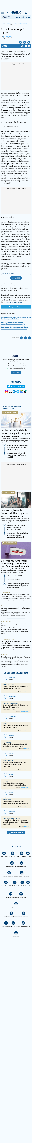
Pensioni (5, 654)
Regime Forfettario (8, 684)
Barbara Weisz (25, 691)
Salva (26, 46)
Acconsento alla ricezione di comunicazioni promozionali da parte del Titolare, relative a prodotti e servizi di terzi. (15, 288)
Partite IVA (6, 723)
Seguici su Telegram (16, 307)
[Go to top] (28, 1137)
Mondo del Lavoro (11, 412)
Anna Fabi (26, 748)
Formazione (6, 592)
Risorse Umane (10, 492)
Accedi (28, 17)
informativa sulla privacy (13, 302)
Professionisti (7, 621)
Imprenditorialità (11, 543)
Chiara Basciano (7, 36)
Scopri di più (20, 17)
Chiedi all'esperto (17, 832)
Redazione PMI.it (25, 711)
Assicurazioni (7, 799)
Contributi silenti (8, 760)
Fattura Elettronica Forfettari (12, 818)
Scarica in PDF (29, 46)
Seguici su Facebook (17, 386)
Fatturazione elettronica (10, 703)
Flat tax (5, 781)
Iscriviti (16, 372)
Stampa (22, 46)
